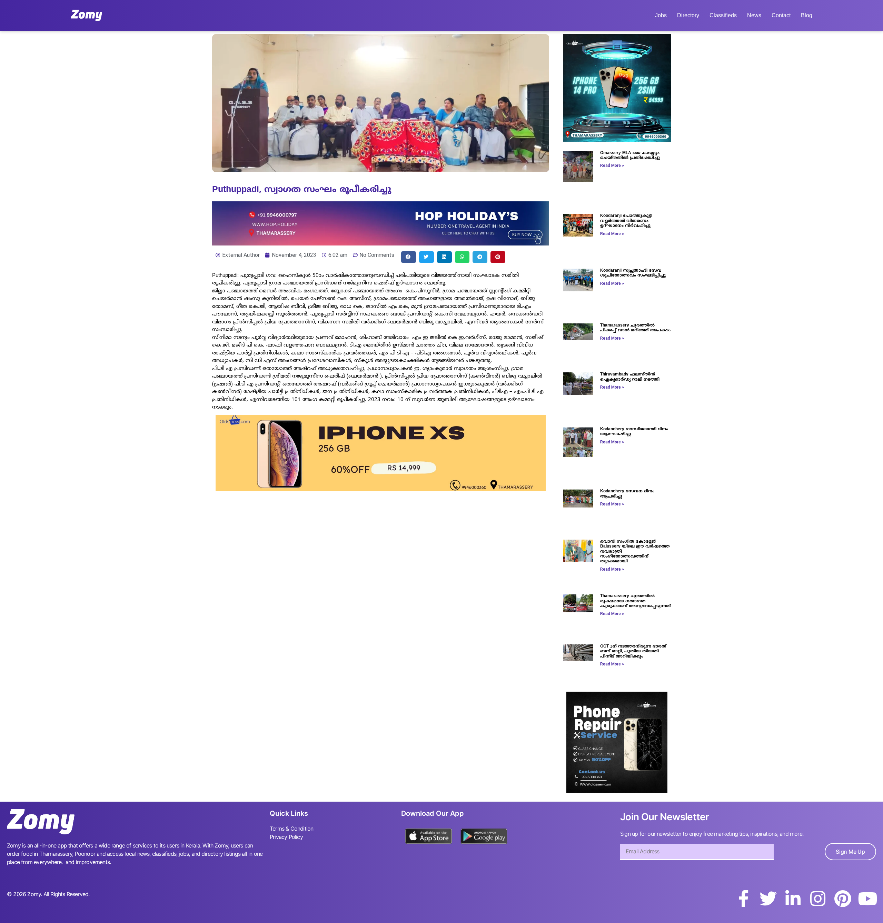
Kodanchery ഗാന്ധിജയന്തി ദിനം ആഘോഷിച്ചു (634, 432)
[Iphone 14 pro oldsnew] (617, 140)
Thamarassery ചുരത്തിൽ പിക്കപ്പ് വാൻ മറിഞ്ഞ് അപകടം (635, 328)
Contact (781, 15)
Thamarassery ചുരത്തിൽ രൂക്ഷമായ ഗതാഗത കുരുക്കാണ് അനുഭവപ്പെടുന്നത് (635, 601)
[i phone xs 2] (381, 489)
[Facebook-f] (743, 898)
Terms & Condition (291, 828)
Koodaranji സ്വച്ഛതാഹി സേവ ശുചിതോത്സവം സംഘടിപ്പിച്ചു (633, 273)
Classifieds (723, 15)
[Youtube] (867, 898)
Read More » (612, 165)
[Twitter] (768, 898)
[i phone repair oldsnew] (616, 790)
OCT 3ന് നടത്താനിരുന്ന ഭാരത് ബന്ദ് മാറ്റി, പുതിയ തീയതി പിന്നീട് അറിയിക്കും (633, 651)
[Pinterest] (842, 898)
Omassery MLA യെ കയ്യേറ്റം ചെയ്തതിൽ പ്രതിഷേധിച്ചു (630, 156)
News (754, 15)
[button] (408, 257)
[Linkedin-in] (793, 898)
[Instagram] (817, 898)
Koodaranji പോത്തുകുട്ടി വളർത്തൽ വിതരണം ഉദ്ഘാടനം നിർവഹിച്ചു (626, 221)
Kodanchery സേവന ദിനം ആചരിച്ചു (627, 494)
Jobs (661, 15)
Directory (688, 15)
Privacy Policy (286, 836)
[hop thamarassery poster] (380, 243)
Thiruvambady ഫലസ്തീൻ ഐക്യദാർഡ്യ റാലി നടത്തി (629, 377)
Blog (806, 15)
